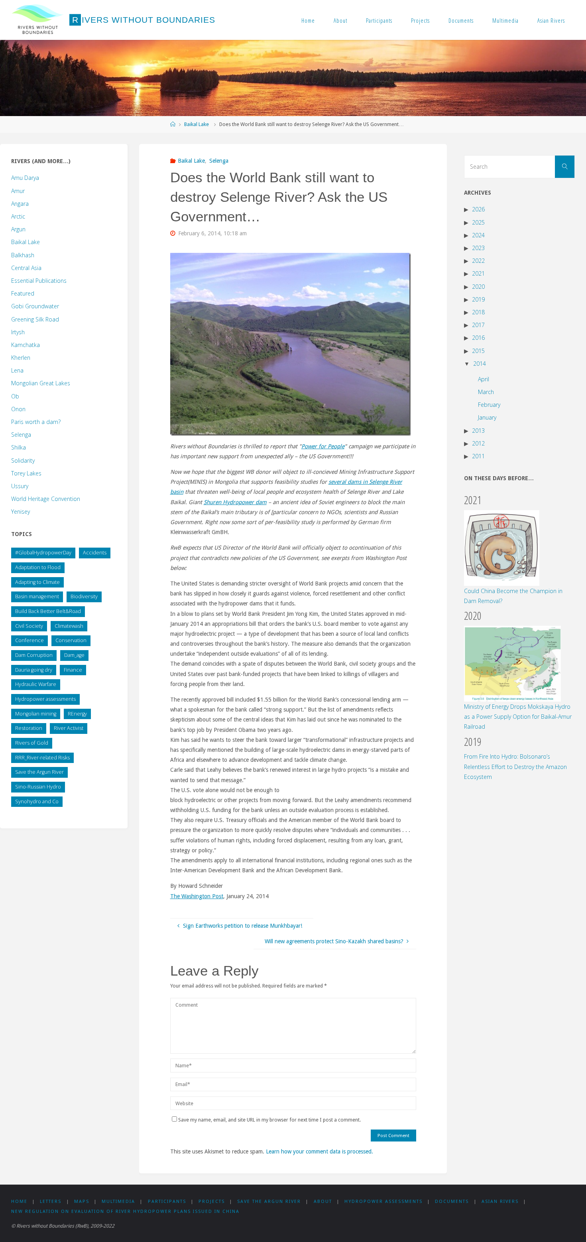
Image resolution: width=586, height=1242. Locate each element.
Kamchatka (25, 345)
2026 (478, 209)
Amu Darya (25, 177)
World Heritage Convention (45, 499)
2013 (478, 430)
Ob (15, 396)
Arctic (18, 216)
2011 (478, 456)
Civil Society (29, 626)
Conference (29, 640)
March (486, 392)
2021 (478, 273)
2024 (478, 235)
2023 (478, 248)
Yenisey (20, 511)
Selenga (218, 161)
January (487, 417)
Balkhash (22, 255)
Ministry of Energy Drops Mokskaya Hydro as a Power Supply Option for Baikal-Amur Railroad (518, 716)
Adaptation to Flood (38, 567)
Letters (50, 1201)
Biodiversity (84, 596)
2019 (478, 299)
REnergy (77, 713)
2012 (478, 443)
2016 (478, 337)
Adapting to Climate (37, 582)
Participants (379, 20)
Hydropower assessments (45, 699)
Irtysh (18, 332)
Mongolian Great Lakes (40, 383)
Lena (17, 370)
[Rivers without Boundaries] (37, 20)
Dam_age (74, 655)
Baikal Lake (196, 124)
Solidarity (23, 460)
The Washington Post (196, 896)
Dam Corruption (34, 655)
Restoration (28, 728)
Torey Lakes (26, 473)
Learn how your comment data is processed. (319, 1151)
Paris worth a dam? (36, 422)
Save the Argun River (39, 772)
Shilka (18, 447)
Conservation (71, 640)
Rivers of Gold (31, 742)
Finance (73, 669)
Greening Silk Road (35, 319)
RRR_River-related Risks (42, 757)
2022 (478, 260)
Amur (18, 191)
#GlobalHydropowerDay (43, 552)
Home (308, 20)
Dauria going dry (33, 669)
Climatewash (69, 626)
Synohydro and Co (37, 801)
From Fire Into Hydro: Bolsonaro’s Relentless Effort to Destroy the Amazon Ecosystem (515, 766)
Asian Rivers (551, 20)
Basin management (37, 596)
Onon (18, 409)
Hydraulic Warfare (35, 684)
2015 (478, 351)
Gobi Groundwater (35, 306)
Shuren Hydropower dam (235, 502)
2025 (478, 222)
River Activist (68, 728)
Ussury (19, 486)
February (489, 404)
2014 (479, 363)
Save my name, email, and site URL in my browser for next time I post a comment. (269, 1120)
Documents (461, 20)
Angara (20, 203)
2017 (478, 325)
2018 (478, 312)
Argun (18, 229)
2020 (478, 286)
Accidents (94, 552)
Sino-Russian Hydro (38, 786)
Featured (22, 293)
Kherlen (20, 357)
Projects (420, 20)
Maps (81, 1201)
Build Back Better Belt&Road (48, 611)
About (340, 20)
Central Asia (26, 268)
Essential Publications (39, 280)
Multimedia (505, 20)
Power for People (322, 446)
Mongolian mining (35, 713)
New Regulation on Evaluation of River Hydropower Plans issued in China (125, 1211)
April (483, 379)
